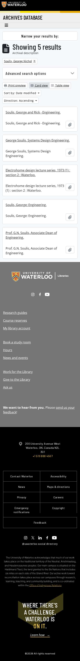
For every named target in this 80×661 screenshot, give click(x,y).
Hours (7, 350)
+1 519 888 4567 (43, 456)
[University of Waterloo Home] (14, 5)
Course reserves (15, 320)
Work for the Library (18, 372)
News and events (15, 358)
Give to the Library (16, 379)
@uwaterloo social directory (40, 543)
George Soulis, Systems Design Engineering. (38, 140)
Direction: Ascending (19, 100)
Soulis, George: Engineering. (26, 205)
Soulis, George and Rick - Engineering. (33, 112)
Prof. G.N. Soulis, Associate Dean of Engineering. (31, 235)
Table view (62, 85)
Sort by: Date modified (20, 93)
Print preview (17, 85)
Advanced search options (26, 73)
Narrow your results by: (40, 36)
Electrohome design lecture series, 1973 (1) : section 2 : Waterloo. (38, 172)
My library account (16, 328)
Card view (41, 85)
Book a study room (17, 342)
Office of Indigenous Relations (45, 585)
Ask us (7, 387)
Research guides (15, 313)
